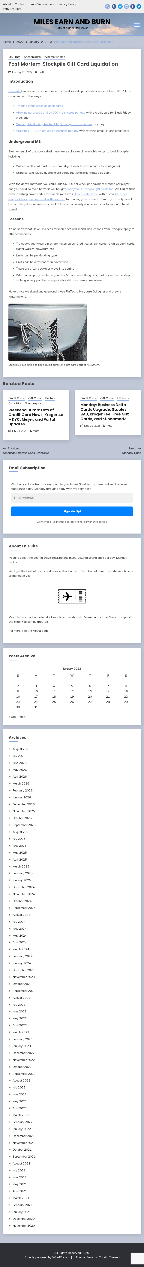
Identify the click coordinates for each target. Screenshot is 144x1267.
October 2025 (22, 818)
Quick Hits (14, 403)
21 (108, 696)
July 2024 (19, 921)
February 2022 (23, 1122)
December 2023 (24, 970)
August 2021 (21, 1163)
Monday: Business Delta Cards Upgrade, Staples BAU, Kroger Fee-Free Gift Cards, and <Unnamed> (104, 411)
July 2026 (19, 756)
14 (108, 691)
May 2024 (20, 935)
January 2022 (22, 1129)
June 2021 (20, 1177)
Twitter (120, 6)
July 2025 (19, 838)
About (7, 4)
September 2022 (24, 1074)
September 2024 (24, 908)
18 (54, 696)
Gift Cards (35, 398)
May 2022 (20, 1101)
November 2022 (24, 1060)
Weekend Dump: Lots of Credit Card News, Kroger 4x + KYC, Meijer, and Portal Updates (35, 417)
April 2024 (20, 942)
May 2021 (20, 1184)
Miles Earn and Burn (72, 22)
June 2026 (20, 763)
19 (72, 696)
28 (108, 702)
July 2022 (19, 1087)
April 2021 (20, 1191)
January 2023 (22, 1046)
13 (90, 691)
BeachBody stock (86, 194)
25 (54, 702)
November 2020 (24, 1225)
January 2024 (22, 963)
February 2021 (23, 1205)
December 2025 (24, 804)
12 (72, 691)
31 (36, 707)
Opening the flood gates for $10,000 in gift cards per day (54, 124)
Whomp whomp (54, 57)
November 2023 (24, 977)
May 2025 (20, 852)
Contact (20, 4)
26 (72, 702)
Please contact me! (95, 617)
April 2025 (20, 859)
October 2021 (22, 1149)
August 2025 (21, 832)
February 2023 (23, 1039)
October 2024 (22, 901)
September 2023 (24, 991)
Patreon (138, 6)
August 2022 (21, 1080)
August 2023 (21, 997)
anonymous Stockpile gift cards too (89, 189)
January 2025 (22, 880)
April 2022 (20, 1108)
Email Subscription (41, 4)
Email (126, 6)
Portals (50, 398)
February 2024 (23, 956)
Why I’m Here (12, 9)
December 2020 (24, 1218)
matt (41, 72)
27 (90, 702)
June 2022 (20, 1094)
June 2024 (20, 928)
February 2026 (23, 790)
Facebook (132, 6)
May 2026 (20, 770)
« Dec (12, 716)
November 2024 (24, 894)
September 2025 (24, 825)
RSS (114, 6)
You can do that (32, 621)
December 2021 (24, 1136)
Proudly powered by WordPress (46, 1257)
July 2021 (19, 1170)
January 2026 (22, 797)
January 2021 (22, 1212)
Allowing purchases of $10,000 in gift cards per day (50, 112)
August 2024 (21, 915)
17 (36, 696)
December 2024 (24, 887)
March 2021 (21, 1198)
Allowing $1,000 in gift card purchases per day (47, 131)
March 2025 (21, 866)
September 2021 (24, 1156)
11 (54, 691)
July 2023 (19, 1004)
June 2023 (20, 1011)
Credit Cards (16, 398)
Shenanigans (32, 57)
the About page (38, 630)
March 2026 (21, 783)
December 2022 (24, 1053)
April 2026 (20, 776)
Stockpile (14, 91)
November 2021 (24, 1143)
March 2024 (21, 949)
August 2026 (21, 749)
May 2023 (20, 1018)
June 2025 (20, 845)
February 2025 (23, 873)
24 (36, 702)
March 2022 (21, 1115)
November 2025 (24, 811)
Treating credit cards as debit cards (39, 106)
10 (36, 691)
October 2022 (22, 1067)
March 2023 (21, 1032)
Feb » (22, 716)
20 (90, 696)
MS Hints (14, 57)
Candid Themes (109, 1257)
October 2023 (22, 984)
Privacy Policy (66, 4)
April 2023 (20, 1025)
